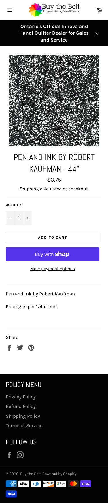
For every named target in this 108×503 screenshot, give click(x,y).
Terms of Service (24, 425)
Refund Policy (21, 406)
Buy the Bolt (30, 474)
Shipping (29, 188)
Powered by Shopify (59, 474)
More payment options (52, 268)
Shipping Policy (23, 416)
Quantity (14, 205)
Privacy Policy (21, 397)
